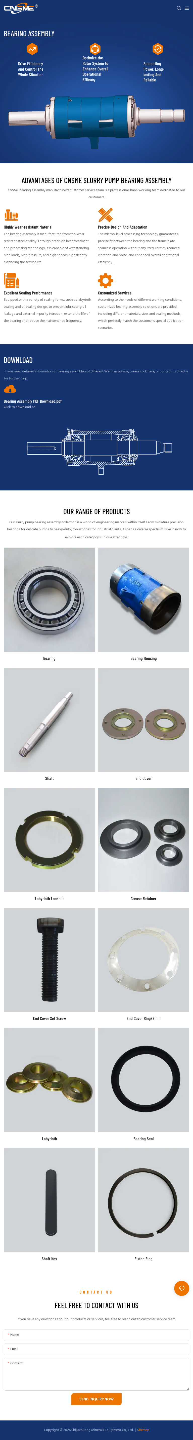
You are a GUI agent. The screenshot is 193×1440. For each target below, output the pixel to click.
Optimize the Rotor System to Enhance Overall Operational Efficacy (95, 68)
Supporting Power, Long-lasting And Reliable (153, 71)
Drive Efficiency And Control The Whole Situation (30, 69)
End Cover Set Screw (49, 1018)
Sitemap (142, 1430)
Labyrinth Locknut (49, 898)
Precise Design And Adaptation (122, 227)
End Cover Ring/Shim (144, 1018)
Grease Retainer (143, 898)
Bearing (49, 658)
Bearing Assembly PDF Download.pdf (33, 401)
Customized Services (114, 292)
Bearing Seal (143, 1138)
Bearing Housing (143, 658)
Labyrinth (49, 1138)
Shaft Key (49, 1258)
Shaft (49, 778)
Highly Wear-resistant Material (28, 227)
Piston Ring (143, 1258)
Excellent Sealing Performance (28, 292)
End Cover (143, 778)
